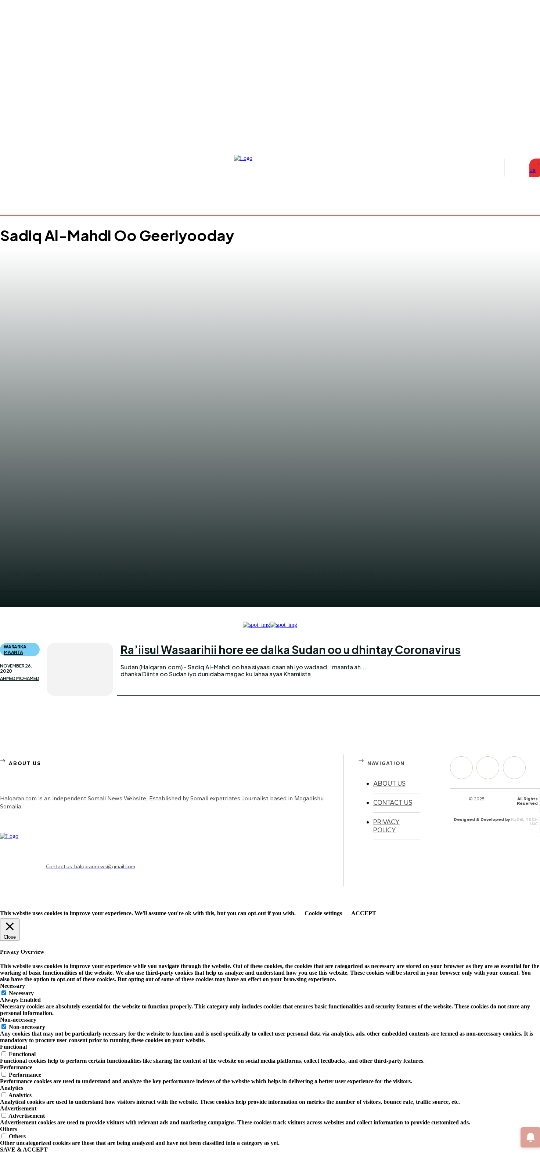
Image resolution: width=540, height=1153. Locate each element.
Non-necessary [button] (18, 1019)
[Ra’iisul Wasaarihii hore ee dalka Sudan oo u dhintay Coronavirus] (80, 669)
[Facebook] (519, 111)
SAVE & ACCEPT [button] (24, 1149)
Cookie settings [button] (323, 913)
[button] (515, 168)
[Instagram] (528, 111)
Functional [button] (13, 1047)
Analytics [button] (11, 1088)
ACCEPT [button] (363, 913)
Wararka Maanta (15, 649)
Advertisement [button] (18, 1108)
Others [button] (8, 1129)
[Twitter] (514, 767)
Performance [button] (16, 1067)
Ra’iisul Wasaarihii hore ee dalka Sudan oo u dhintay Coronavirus (290, 649)
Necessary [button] (12, 986)
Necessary (21, 993)
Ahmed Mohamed (19, 678)
